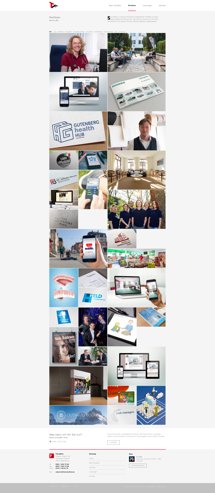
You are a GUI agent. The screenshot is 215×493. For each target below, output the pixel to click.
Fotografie (68, 32)
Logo (55, 32)
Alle (50, 32)
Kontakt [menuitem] (92, 476)
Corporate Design (79, 32)
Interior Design (108, 32)
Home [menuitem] (91, 459)
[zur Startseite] (53, 9)
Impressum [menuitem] (53, 486)
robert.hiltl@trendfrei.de (65, 472)
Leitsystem (89, 32)
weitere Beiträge (138, 465)
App (116, 32)
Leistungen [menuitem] (93, 472)
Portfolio (132, 5)
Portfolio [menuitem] (92, 467)
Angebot (113, 442)
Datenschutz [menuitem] (65, 486)
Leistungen (147, 5)
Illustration (122, 32)
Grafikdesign (98, 32)
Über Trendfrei (115, 5)
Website (60, 32)
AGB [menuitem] (75, 486)
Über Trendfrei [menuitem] (94, 463)
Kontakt (162, 5)
